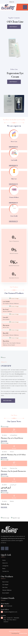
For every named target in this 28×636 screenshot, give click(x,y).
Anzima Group (23, 633)
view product (13, 26)
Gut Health (14, 160)
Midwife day (5, 504)
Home (4, 560)
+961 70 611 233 (8, 606)
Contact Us (5, 571)
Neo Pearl (5, 309)
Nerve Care (14, 141)
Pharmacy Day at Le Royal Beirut (12, 438)
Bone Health (14, 216)
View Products (13, 146)
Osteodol (5, 317)
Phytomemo (6, 325)
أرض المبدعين (6, 488)
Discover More (7, 400)
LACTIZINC (6, 301)
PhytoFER (5, 333)
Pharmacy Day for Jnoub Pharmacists (13, 471)
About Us (5, 563)
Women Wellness (14, 197)
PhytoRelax (6, 341)
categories (5, 566)
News (3, 568)
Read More (4, 441)
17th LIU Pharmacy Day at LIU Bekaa (13, 455)
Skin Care (14, 179)
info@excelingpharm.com (10, 612)
